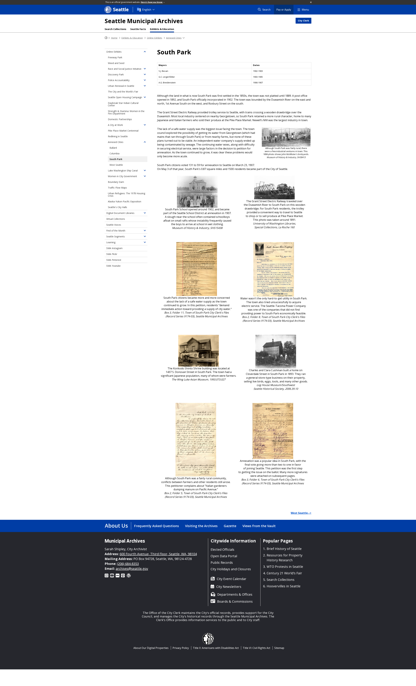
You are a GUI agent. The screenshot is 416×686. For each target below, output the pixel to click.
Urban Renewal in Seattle (121, 85)
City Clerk (303, 20)
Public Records (222, 562)
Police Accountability (119, 80)
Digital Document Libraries (120, 213)
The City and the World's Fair (123, 91)
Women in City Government (122, 176)
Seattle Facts (138, 29)
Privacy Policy (181, 648)
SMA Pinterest (113, 259)
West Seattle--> (301, 513)
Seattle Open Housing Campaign (125, 97)
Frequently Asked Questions (156, 526)
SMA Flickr (111, 254)
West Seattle (116, 164)
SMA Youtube (113, 265)
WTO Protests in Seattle (285, 566)
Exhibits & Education (162, 29)
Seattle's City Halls (117, 207)
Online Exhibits (154, 37)
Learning (110, 242)
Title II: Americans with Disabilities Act (216, 648)
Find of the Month (115, 230)
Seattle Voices (113, 224)
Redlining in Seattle (118, 136)
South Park (116, 159)
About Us (116, 525)
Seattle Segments (115, 236)
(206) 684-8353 (128, 563)
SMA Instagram (114, 248)
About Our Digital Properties (151, 648)
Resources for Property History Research (284, 557)
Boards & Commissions (235, 601)
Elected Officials (222, 549)
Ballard (113, 147)
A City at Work (115, 124)
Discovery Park (116, 74)
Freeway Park (115, 57)
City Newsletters (228, 586)
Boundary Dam (116, 181)
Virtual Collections (115, 218)
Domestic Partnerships (120, 119)
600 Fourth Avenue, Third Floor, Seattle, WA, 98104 (158, 554)
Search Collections (115, 29)
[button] (311, 2)
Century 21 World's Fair (284, 573)
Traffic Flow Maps (117, 187)
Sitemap (279, 648)
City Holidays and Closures (231, 569)
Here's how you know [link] (152, 2)
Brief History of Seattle (284, 548)
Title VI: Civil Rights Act (256, 648)
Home (114, 37)
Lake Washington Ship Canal (123, 170)
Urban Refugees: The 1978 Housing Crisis (126, 194)
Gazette (230, 526)
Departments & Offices (234, 594)
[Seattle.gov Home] (106, 38)
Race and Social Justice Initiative (124, 68)
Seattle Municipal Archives (144, 21)
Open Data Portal (224, 556)
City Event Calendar (231, 579)
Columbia (114, 153)
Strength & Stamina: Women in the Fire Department (126, 112)
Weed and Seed (116, 63)
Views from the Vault (259, 526)
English (146, 9)
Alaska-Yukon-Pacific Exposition (124, 201)
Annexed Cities (174, 37)
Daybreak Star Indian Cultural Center (123, 104)
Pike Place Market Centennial (123, 130)
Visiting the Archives (201, 526)
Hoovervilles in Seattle (283, 586)
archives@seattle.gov (132, 568)
